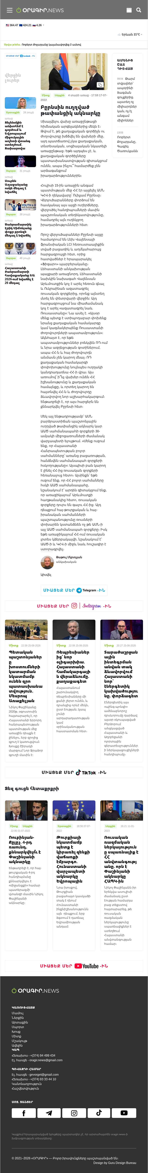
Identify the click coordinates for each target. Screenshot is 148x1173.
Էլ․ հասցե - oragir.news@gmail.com (37, 1060)
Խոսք (16, 1031)
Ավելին (17, 1045)
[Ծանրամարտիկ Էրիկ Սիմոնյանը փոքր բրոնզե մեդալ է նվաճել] (20, 204)
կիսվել (46, 574)
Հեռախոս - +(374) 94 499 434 (33, 1055)
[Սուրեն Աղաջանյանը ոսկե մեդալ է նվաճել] (20, 161)
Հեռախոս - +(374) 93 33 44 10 (34, 1079)
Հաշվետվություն (25, 1088)
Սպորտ (11, 170)
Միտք (16, 1036)
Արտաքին (12, 112)
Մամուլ (17, 1013)
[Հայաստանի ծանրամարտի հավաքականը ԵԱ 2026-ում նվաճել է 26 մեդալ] (20, 248)
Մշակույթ (19, 1041)
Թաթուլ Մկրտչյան (69, 557)
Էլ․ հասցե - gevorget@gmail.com (35, 1074)
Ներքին (18, 1017)
